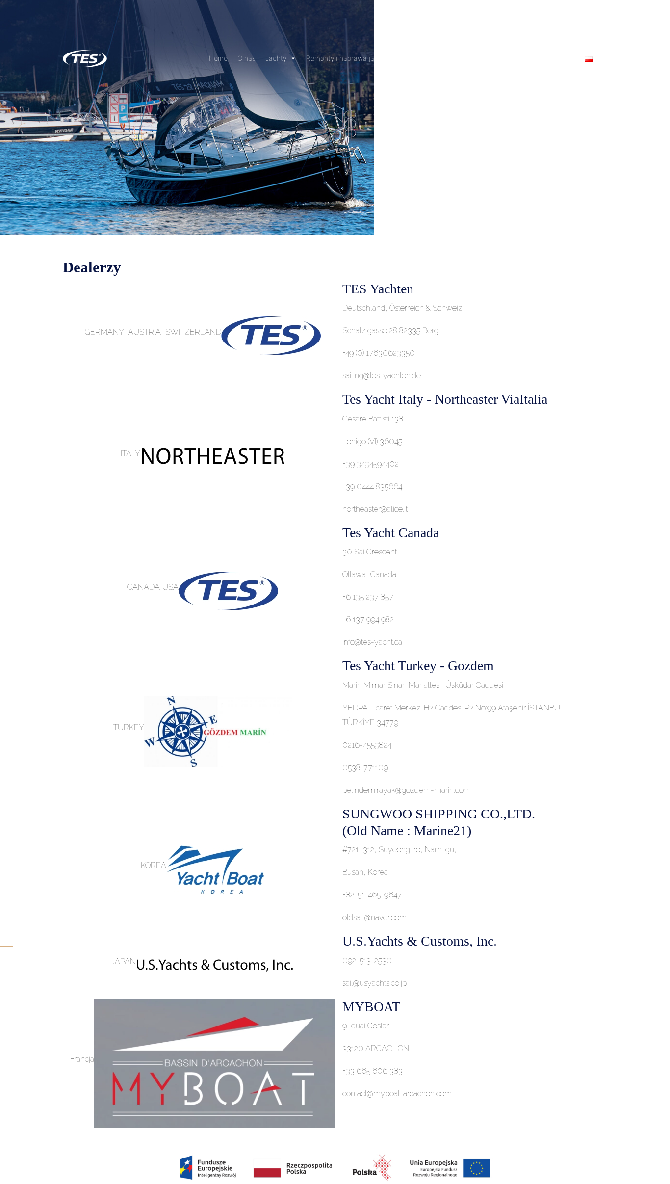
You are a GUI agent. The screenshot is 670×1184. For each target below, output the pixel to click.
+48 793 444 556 (548, 58)
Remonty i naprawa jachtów (350, 58)
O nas (246, 58)
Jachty (275, 58)
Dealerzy (463, 58)
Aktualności (422, 58)
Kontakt (499, 58)
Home (218, 58)
